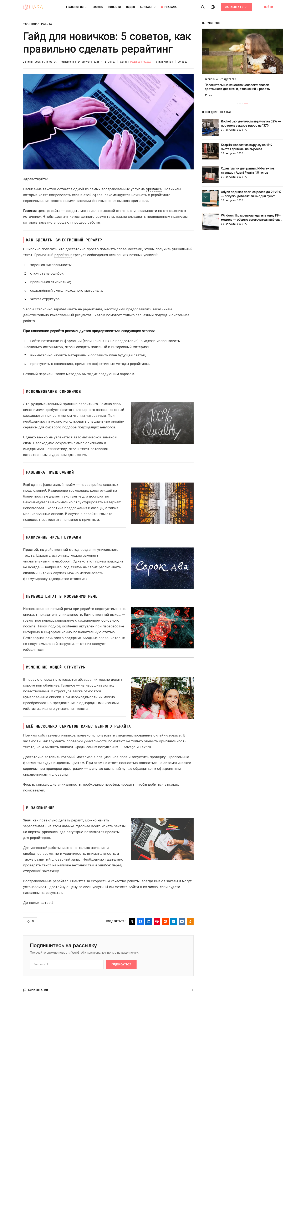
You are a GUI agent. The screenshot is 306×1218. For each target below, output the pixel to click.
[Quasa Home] (33, 7)
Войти (268, 7)
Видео (130, 7)
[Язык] (212, 7)
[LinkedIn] (148, 921)
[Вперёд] (279, 51)
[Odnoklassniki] (190, 921)
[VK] (182, 921)
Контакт (146, 7)
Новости (114, 7)
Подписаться (121, 964)
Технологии (75, 7)
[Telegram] (173, 921)
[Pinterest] (157, 921)
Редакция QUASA (140, 61)
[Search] (202, 7)
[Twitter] (132, 921)
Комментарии (38, 990)
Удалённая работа (37, 24)
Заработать (234, 7)
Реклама (170, 7)
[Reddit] (165, 921)
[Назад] (205, 51)
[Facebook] (140, 921)
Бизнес (97, 7)
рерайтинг (63, 255)
